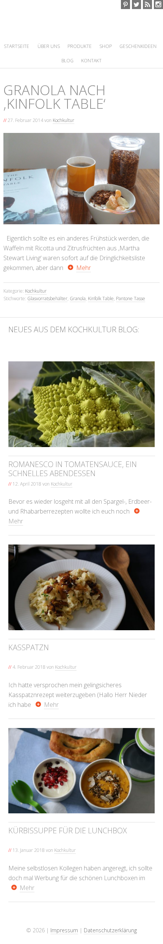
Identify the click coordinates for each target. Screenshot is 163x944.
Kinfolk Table (101, 307)
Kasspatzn (28, 656)
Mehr (83, 276)
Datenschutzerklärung (110, 938)
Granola (78, 307)
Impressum (64, 938)
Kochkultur (66, 29)
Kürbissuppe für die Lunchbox (67, 839)
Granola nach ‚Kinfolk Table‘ (54, 105)
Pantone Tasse (130, 307)
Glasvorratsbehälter (47, 307)
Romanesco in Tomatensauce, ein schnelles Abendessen (72, 477)
